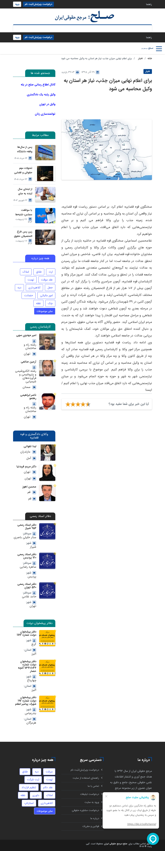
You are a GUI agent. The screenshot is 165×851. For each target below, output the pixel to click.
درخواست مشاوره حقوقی (85, 810)
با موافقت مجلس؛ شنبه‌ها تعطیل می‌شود (23, 212)
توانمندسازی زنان (45, 114)
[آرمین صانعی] (47, 368)
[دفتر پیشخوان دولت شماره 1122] (47, 638)
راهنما (149, 4)
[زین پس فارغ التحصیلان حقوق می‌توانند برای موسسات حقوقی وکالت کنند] (45, 237)
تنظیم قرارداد (29, 787)
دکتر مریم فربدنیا (26, 466)
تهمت (31, 279)
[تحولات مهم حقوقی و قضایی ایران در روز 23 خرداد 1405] (45, 173)
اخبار (140, 58)
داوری (35, 795)
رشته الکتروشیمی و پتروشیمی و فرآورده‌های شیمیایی (25, 376)
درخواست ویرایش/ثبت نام (38, 4)
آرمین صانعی (28, 361)
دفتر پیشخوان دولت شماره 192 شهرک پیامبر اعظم (25, 700)
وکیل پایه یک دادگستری (41, 94)
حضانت (28, 295)
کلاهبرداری (34, 287)
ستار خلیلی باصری (25, 537)
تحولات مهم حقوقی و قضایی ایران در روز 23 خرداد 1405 (23, 170)
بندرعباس (30, 713)
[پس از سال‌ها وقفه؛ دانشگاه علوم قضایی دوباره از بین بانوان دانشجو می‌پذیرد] (45, 152)
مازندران (25, 452)
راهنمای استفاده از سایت (86, 778)
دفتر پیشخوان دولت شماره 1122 (26, 633)
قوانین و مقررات (90, 826)
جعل (50, 287)
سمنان (26, 387)
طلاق (39, 272)
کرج (33, 644)
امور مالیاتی (46, 295)
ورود (17, 4)
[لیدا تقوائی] (47, 452)
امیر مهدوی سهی (26, 335)
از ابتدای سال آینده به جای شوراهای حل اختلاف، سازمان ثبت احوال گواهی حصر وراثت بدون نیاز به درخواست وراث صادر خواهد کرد (23, 191)
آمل (28, 458)
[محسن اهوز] (47, 493)
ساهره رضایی (28, 567)
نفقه (38, 303)
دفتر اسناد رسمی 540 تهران (26, 585)
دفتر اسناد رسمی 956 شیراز (26, 526)
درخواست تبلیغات (89, 794)
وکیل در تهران (47, 104)
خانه (149, 58)
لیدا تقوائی (30, 446)
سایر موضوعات (45, 311)
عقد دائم (48, 787)
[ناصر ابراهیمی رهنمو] (47, 401)
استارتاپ (29, 803)
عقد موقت (47, 279)
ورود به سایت (92, 802)
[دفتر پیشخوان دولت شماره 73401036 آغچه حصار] (47, 668)
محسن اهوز (29, 486)
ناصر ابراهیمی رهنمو (28, 396)
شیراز (33, 547)
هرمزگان (31, 723)
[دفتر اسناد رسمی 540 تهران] (47, 590)
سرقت (49, 771)
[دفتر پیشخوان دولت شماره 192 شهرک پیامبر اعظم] (47, 704)
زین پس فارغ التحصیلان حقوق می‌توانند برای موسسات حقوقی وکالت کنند (22, 234)
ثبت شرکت (33, 779)
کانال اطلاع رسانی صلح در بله (38, 84)
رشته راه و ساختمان (30, 346)
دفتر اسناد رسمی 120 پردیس (26, 556)
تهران (27, 354)
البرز (34, 654)
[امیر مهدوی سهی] (47, 342)
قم (29, 492)
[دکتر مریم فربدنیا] (47, 473)
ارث (51, 272)
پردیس (32, 576)
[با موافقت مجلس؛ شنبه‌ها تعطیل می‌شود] (45, 215)
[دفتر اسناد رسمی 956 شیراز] (47, 531)
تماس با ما (93, 786)
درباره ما (94, 818)
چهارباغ (31, 680)
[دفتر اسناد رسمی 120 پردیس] (47, 561)
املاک (26, 272)
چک (50, 303)
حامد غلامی (29, 596)
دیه (19, 287)
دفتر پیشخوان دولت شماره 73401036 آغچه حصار (27, 666)
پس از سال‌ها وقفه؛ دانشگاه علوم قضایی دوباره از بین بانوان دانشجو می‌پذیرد (24, 149)
